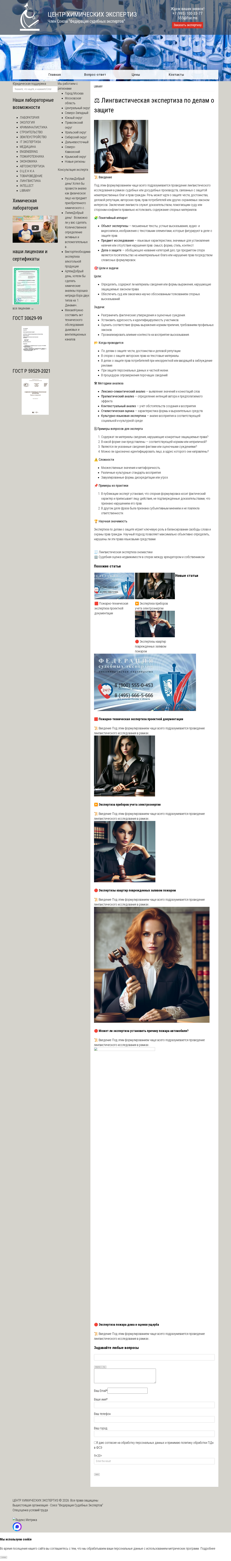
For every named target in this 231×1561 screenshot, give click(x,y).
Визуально (98, 1367)
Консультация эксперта (73, 169)
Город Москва (74, 93)
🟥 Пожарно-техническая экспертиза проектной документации (111, 608)
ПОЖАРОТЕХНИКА (32, 156)
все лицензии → (23, 308)
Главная (54, 74)
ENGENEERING (29, 151)
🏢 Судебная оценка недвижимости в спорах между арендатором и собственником (149, 557)
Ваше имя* (101, 1399)
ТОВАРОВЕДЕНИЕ (31, 176)
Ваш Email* (100, 1391)
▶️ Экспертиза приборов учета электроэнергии (151, 606)
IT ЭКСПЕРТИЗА (30, 142)
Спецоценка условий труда (30, 1510)
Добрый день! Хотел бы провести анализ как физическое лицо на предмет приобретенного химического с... (76, 193)
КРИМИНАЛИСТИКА (33, 127)
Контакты (176, 74)
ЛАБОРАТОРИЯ (29, 117)
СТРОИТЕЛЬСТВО (31, 132)
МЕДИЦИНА (28, 147)
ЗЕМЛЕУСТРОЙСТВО (33, 137)
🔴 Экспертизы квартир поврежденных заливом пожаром (150, 646)
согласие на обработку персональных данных (134, 1443)
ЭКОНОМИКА (28, 161)
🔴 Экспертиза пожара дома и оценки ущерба (126, 1324)
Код (104, 1367)
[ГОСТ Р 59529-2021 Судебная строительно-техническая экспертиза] (35, 413)
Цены (136, 74)
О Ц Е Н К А (27, 171)
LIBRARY (98, 86)
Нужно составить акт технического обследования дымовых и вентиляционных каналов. (75, 324)
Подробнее (207, 1548)
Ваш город (100, 1428)
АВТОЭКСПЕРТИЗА (32, 166)
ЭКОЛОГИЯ (27, 122)
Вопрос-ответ (95, 74)
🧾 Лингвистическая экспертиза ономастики (123, 552)
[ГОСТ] (35, 361)
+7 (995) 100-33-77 (187, 13)
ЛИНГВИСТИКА (30, 181)
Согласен (3, 1557)
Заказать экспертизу (187, 25)
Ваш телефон (102, 1414)
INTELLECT (27, 186)
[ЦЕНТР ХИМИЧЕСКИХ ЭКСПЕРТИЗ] (26, 30)
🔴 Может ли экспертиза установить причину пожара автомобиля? (141, 1031)
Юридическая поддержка (29, 83)
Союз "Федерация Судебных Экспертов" (76, 1505)
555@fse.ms (187, 18)
